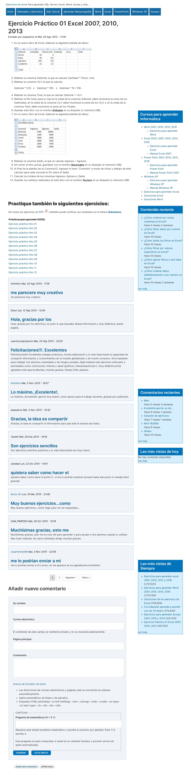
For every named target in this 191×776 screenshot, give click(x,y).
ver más (142, 288)
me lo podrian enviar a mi (36, 560)
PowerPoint (121, 11)
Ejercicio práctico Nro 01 (23, 223)
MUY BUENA (151, 423)
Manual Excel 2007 (160, 153)
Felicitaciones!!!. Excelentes (39, 350)
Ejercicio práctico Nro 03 (23, 232)
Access (155, 11)
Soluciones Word (153, 199)
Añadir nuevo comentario (26, 767)
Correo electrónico (23, 619)
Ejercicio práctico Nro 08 (23, 254)
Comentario (20, 655)
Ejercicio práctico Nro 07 (23, 250)
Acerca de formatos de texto (29, 683)
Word (98, 11)
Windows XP (139, 11)
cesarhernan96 (19, 551)
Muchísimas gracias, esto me (40, 530)
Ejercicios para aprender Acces (161, 191)
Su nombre (19, 603)
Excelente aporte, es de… (158, 408)
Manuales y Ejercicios (30, 11)
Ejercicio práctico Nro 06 (23, 245)
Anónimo (16, 383)
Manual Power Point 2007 (164, 172)
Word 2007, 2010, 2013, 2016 (160, 126)
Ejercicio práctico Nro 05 (23, 241)
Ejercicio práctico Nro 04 (23, 236)
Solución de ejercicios (156, 415)
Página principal (22, 639)
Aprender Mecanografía (77, 11)
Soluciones (114, 211)
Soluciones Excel (153, 195)
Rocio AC (16, 494)
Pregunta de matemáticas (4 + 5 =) (35, 717)
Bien (146, 400)
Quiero (148, 431)
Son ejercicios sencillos (34, 445)
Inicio (10, 11)
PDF (41, 211)
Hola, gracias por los (31, 319)
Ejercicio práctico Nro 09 (23, 259)
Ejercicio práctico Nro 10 (23, 263)
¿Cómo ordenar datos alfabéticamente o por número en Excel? (163, 274)
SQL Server (53, 11)
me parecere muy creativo (37, 292)
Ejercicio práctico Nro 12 (23, 272)
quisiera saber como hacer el (40, 472)
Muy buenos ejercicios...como (41, 503)
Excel (108, 11)
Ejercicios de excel (16, 4)
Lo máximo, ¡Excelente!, (34, 392)
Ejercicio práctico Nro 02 (23, 228)
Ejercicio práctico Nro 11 (22, 267)
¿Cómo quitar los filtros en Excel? (163, 240)
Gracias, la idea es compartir (39, 418)
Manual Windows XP (161, 187)
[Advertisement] (160, 60)
